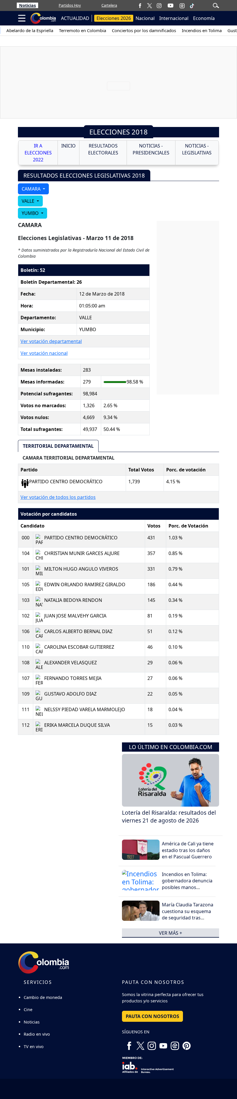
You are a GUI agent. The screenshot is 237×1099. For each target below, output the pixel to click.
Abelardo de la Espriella (29, 30)
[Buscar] (216, 5)
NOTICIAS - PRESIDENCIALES (151, 149)
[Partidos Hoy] (182, 5)
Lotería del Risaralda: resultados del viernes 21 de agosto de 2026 (169, 816)
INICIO (68, 146)
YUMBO (31, 213)
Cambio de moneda (43, 997)
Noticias (27, 5)
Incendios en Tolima (202, 30)
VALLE (29, 201)
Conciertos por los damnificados (144, 30)
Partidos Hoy (70, 5)
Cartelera (109, 5)
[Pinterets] (186, 1043)
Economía (204, 18)
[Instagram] (159, 5)
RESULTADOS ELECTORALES (103, 149)
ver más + (170, 933)
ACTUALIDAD (75, 18)
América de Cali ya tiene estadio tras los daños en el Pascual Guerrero (188, 850)
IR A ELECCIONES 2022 (38, 153)
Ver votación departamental (51, 341)
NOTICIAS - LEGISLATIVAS (197, 149)
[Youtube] (170, 5)
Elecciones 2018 (118, 132)
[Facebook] (140, 5)
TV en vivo (34, 1046)
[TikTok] (192, 5)
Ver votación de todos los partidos (58, 497)
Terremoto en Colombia (82, 30)
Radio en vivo (37, 1034)
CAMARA (32, 189)
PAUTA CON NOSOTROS (152, 1016)
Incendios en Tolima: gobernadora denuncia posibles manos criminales (187, 884)
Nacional (145, 18)
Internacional (173, 18)
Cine (28, 1009)
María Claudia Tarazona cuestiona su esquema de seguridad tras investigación (187, 914)
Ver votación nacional (44, 353)
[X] (149, 5)
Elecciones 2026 (114, 18)
